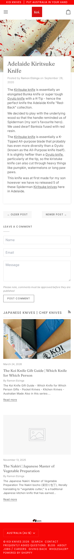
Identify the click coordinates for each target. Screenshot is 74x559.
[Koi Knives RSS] (69, 311)
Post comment (18, 298)
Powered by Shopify (17, 552)
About (62, 545)
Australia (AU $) (19, 533)
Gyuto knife (16, 98)
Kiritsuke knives (45, 187)
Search (37, 541)
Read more (10, 399)
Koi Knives (14, 541)
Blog (51, 545)
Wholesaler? (58, 549)
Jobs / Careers (15, 549)
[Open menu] (9, 12)
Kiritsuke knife (24, 90)
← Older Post (17, 214)
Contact (52, 541)
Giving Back (38, 549)
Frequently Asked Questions (24, 545)
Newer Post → (56, 214)
